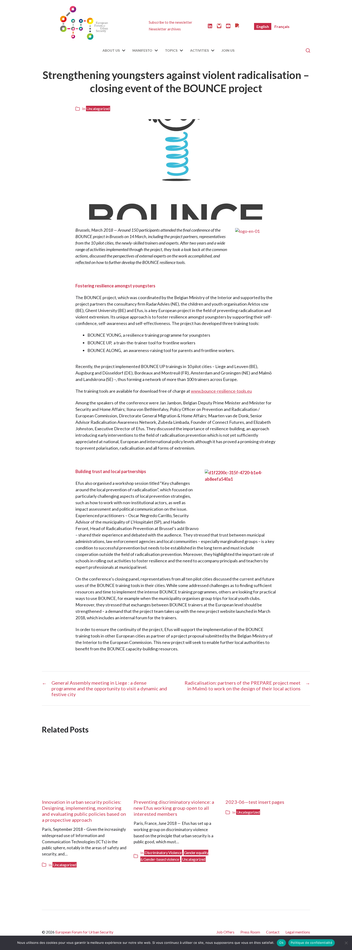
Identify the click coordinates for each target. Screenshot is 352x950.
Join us (227, 50)
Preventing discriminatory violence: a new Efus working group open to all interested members (174, 808)
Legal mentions (297, 932)
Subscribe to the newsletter (170, 22)
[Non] (346, 942)
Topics (171, 50)
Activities (199, 50)
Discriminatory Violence (163, 852)
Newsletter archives (165, 29)
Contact (272, 932)
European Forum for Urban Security (84, 932)
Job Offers (225, 932)
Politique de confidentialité (311, 942)
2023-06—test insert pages (255, 802)
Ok (281, 942)
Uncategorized (98, 108)
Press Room (250, 932)
